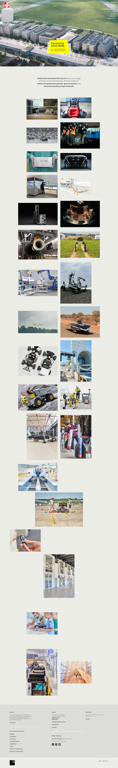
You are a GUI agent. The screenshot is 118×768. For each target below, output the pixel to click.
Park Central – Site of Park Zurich (16, 751)
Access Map (54, 727)
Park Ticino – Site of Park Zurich (16, 748)
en (114, 20)
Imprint (100, 761)
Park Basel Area (13, 736)
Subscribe (88, 718)
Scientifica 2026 (111, 18)
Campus (113, 4)
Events (113, 11)
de (113, 20)
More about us (12, 722)
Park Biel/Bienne (13, 743)
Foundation (112, 16)
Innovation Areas (111, 6)
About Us (113, 13)
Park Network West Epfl (14, 741)
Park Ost (11, 746)
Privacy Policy (105, 761)
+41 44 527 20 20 (55, 724)
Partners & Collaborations (108, 9)
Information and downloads (57, 738)
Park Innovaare (13, 738)
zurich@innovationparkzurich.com (58, 721)
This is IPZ (113, 2)
